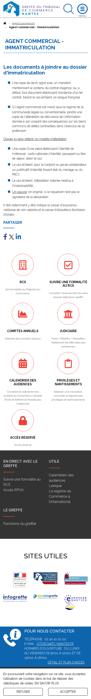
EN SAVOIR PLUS (47, 683)
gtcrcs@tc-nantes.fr (55, 644)
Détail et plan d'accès (66, 662)
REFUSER (23, 691)
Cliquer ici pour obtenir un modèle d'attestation (34, 139)
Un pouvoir (19, 192)
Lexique (55, 486)
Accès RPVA (13, 490)
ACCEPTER (68, 691)
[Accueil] (4, 23)
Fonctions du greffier (19, 524)
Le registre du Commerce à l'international (60, 496)
